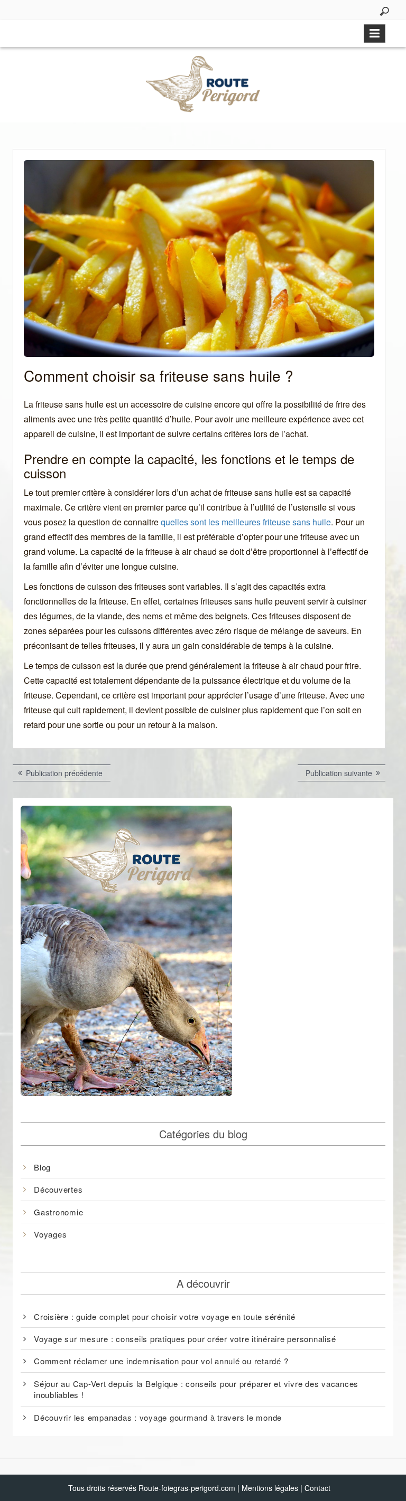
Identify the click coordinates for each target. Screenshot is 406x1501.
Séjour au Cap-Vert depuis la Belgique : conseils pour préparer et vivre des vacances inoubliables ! (196, 1389)
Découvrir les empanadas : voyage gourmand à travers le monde (158, 1417)
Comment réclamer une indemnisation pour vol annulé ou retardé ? (161, 1360)
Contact (317, 1488)
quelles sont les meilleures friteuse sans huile (246, 522)
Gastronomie (58, 1211)
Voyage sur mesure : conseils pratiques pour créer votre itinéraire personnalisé (185, 1338)
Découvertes (58, 1189)
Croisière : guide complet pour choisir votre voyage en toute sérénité (165, 1316)
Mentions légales (270, 1488)
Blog (42, 1167)
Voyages (50, 1234)
